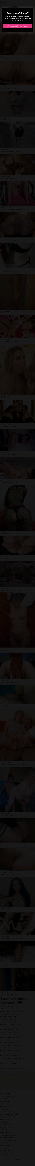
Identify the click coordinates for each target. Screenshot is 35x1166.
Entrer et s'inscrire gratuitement (17, 26)
